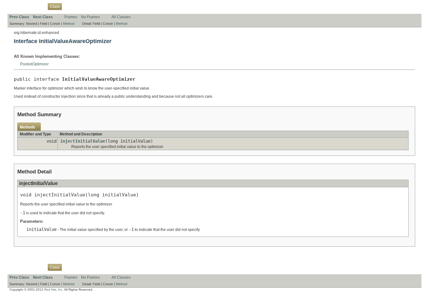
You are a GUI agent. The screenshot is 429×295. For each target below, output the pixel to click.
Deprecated (98, 6)
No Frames (90, 17)
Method (68, 23)
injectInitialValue (82, 141)
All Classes (121, 17)
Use (68, 6)
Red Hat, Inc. (53, 289)
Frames (70, 17)
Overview (17, 6)
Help (129, 6)
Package (36, 6)
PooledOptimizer (34, 64)
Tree (80, 6)
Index (116, 6)
